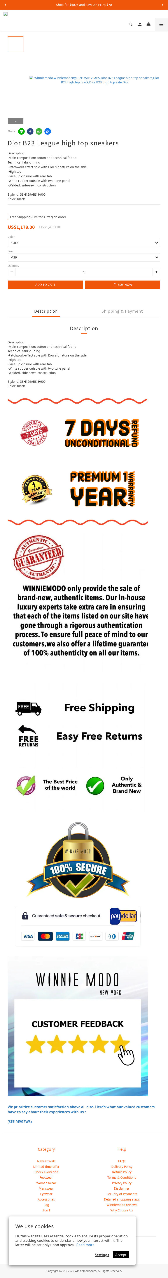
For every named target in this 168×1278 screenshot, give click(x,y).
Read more (85, 1244)
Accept (120, 1254)
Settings (102, 1254)
